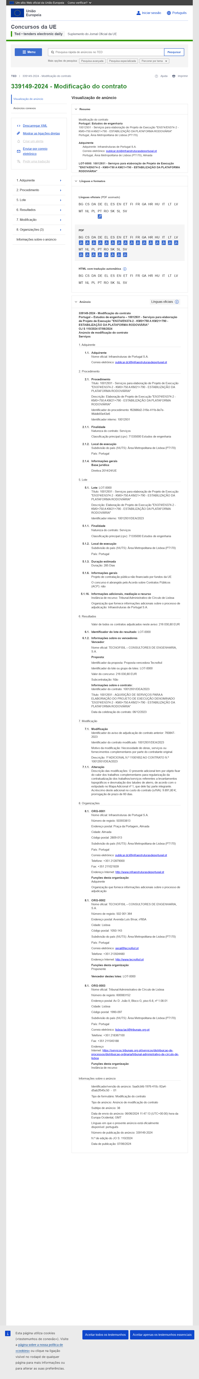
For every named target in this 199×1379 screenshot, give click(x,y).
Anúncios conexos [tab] (24, 108)
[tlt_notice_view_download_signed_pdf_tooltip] (100, 216)
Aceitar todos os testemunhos (105, 1334)
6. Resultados (26, 209)
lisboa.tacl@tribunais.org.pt (132, 1029)
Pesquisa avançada (92, 61)
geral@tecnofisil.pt (127, 948)
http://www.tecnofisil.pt (129, 959)
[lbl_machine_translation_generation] (125, 269)
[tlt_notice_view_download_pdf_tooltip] (81, 242)
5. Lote (21, 200)
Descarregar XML (35, 125)
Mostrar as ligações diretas (41, 133)
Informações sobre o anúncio (36, 239)
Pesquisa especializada (122, 61)
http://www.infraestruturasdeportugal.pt (139, 872)
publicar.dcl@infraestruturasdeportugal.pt (131, 151)
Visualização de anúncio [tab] (28, 98)
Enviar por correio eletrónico (35, 151)
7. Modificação (27, 219)
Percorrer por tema (152, 61)
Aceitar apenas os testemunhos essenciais (162, 1334)
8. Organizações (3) (30, 229)
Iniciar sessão (151, 13)
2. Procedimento (28, 190)
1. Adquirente (26, 180)
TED (14, 76)
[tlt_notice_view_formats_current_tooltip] (177, 302)
